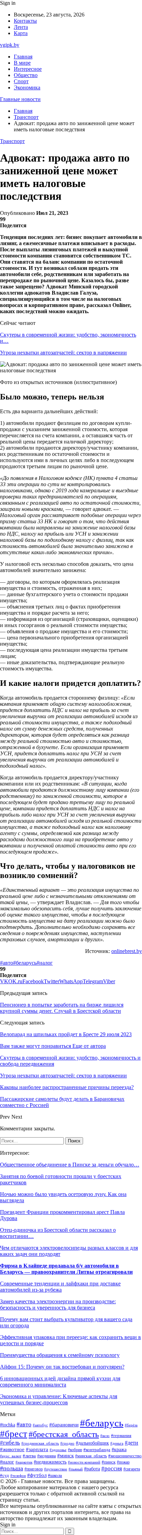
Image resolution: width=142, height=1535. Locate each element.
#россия (111, 1468)
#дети (131, 1443)
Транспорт (12, 141)
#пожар (123, 1462)
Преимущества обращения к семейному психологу (60, 1355)
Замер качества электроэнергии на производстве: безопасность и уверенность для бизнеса (58, 1304)
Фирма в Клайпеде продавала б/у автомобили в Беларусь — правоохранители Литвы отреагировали (66, 1269)
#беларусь (25, 963)
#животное (12, 1449)
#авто (6, 963)
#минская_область (91, 1456)
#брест (13, 1434)
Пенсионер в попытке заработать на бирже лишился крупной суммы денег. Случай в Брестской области (61, 1008)
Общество (26, 75)
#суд (4, 1475)
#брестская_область (64, 1434)
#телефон (18, 1475)
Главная (23, 56)
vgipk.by (9, 45)
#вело (105, 1436)
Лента (21, 27)
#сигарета (131, 1469)
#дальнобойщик (92, 1443)
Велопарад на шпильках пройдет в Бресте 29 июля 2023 (66, 1034)
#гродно (67, 1443)
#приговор (33, 1469)
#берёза (131, 1425)
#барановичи (64, 1424)
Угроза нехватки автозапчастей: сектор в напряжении (63, 352)
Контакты (25, 21)
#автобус (40, 1425)
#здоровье (58, 1450)
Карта (21, 33)
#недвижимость (50, 1462)
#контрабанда (96, 1449)
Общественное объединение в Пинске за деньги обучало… (69, 1164)
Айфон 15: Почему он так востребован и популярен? (62, 1367)
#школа (55, 1475)
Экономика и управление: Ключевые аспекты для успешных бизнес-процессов (58, 1399)
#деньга (116, 1443)
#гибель (10, 1442)
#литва (29, 1456)
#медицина (46, 1456)
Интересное (28, 69)
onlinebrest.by (126, 951)
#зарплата (37, 1449)
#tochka (7, 1424)
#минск (65, 1455)
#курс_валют (10, 1456)
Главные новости (20, 99)
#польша (11, 1468)
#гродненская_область (40, 1443)
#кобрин (75, 1449)
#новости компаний (84, 1462)
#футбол (37, 1475)
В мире (22, 63)
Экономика (27, 87)
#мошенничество (125, 1456)
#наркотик (24, 1462)
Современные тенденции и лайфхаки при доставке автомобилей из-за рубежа (60, 1287)
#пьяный (76, 1469)
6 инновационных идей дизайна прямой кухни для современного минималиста (60, 1381)
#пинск (108, 1462)
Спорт (21, 81)
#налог (45, 963)
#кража (119, 1449)
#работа (92, 1468)
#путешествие (55, 1469)
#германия (121, 1435)
